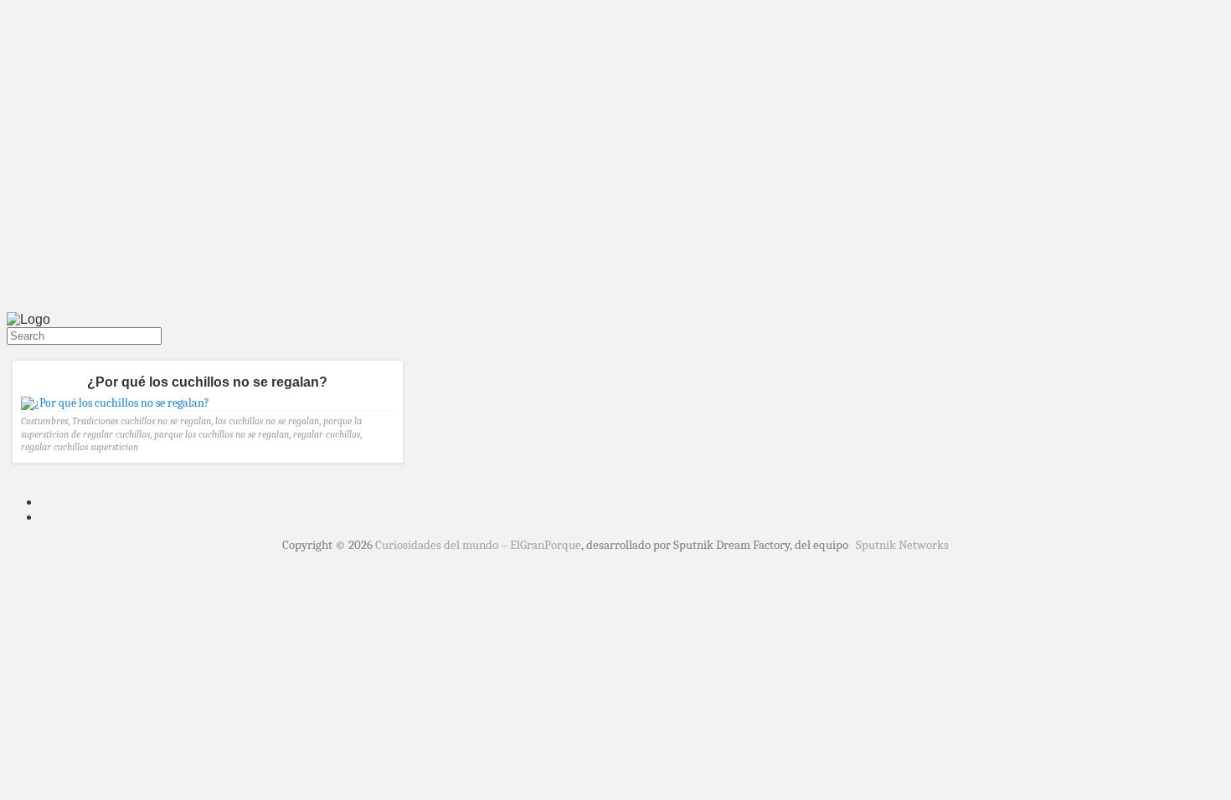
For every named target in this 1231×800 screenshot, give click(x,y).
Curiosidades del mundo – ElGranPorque (478, 544)
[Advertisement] (615, 182)
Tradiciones (95, 421)
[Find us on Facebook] (16, 352)
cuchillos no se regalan (166, 421)
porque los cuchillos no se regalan (221, 434)
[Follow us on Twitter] (10, 352)
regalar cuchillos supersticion (79, 447)
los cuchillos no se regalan (267, 421)
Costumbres (44, 421)
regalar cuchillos (326, 434)
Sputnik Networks (902, 544)
